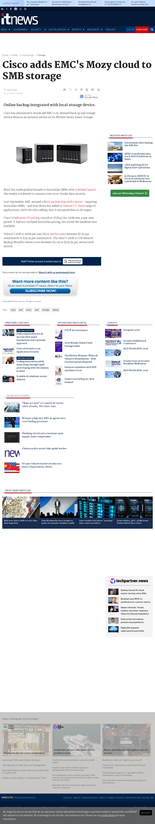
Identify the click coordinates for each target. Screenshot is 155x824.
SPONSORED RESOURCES (72, 322)
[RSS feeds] (25, 9)
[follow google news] (15, 9)
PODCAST (111, 29)
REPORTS (76, 29)
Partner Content (17, 322)
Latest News (11, 3)
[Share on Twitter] (71, 89)
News (15, 55)
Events (112, 322)
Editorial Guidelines (90, 797)
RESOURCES (93, 29)
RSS (151, 797)
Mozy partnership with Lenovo (63, 202)
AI (45, 29)
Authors (102, 797)
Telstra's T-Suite (74, 206)
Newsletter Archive (133, 797)
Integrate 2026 (131, 330)
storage (45, 310)
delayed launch (86, 190)
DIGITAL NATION (57, 29)
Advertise (120, 797)
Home (5, 55)
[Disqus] (51, 571)
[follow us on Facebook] (11, 9)
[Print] (98, 90)
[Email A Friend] (93, 90)
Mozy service (51, 234)
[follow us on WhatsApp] (20, 9)
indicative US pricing (26, 218)
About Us (77, 797)
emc (21, 310)
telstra (55, 310)
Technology (28, 55)
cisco (13, 310)
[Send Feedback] (87, 90)
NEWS (4, 29)
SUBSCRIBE (142, 29)
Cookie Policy (108, 815)
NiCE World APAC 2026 (135, 349)
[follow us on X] (7, 9)
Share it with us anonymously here (57, 272)
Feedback (111, 797)
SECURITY (36, 29)
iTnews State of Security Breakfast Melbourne (136, 363)
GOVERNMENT (20, 29)
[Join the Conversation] (64, 90)
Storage (41, 55)
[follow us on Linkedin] (2, 9)
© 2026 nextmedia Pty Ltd (24, 797)
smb (37, 310)
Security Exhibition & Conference (134, 343)
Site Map (145, 797)
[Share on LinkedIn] (82, 90)
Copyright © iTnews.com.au (13, 301)
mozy (28, 310)
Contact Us (67, 797)
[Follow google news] (88, 96)
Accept (145, 812)
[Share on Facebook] (76, 90)
